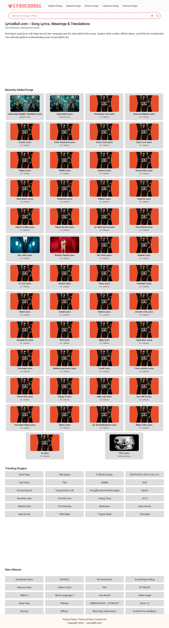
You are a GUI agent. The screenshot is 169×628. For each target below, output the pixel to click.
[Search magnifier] (157, 16)
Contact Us (100, 619)
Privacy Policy (70, 619)
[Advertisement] (84, 63)
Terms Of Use (86, 619)
